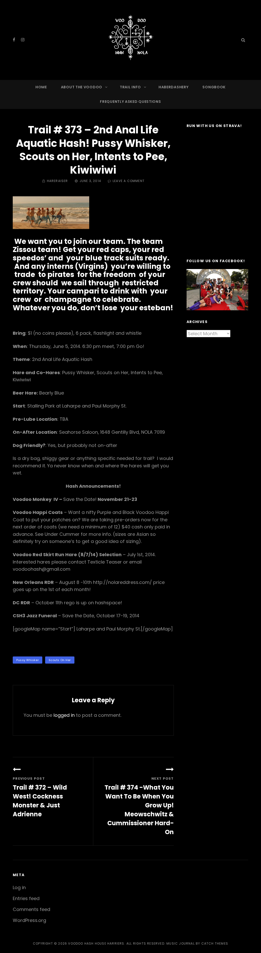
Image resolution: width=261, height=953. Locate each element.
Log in (19, 887)
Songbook (214, 87)
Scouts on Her (60, 660)
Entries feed (26, 898)
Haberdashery (173, 87)
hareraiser (57, 181)
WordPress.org (29, 920)
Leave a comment (129, 181)
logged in (64, 715)
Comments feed (31, 909)
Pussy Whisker (27, 660)
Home (41, 87)
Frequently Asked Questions (130, 101)
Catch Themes (214, 943)
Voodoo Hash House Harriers (96, 943)
